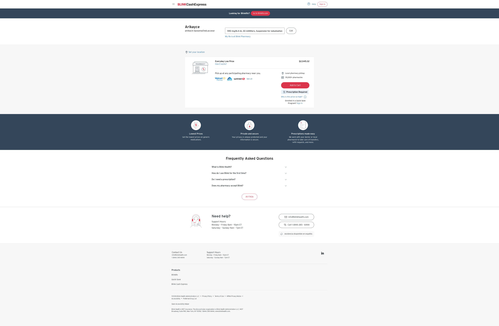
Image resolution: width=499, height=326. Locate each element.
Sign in (300, 103)
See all (249, 79)
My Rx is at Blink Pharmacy (238, 36)
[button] (173, 4)
